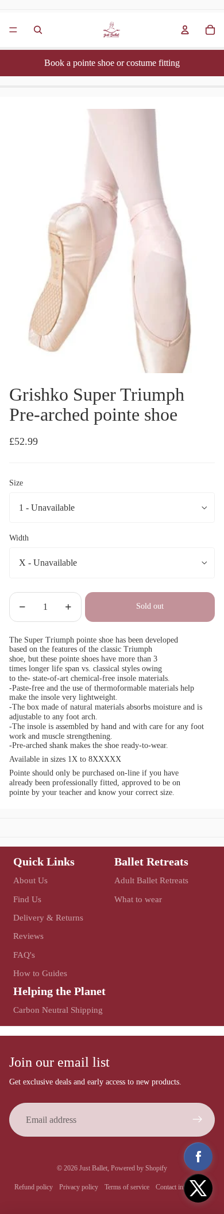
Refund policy (33, 1187)
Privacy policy (78, 1187)
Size (16, 483)
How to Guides (40, 973)
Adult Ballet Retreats (151, 880)
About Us (30, 880)
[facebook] (198, 1156)
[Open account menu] (185, 29)
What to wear (138, 899)
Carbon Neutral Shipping (58, 1010)
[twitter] (198, 1188)
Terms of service (127, 1187)
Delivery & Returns (48, 917)
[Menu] (13, 30)
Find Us (27, 899)
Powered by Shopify (139, 1168)
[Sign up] (198, 1120)
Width (19, 538)
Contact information (183, 1187)
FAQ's (24, 955)
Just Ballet (93, 1168)
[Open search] (38, 29)
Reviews (28, 936)
